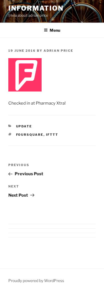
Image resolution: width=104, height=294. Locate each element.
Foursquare (30, 135)
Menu (55, 30)
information (36, 8)
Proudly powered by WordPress (36, 280)
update (24, 126)
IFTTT (52, 135)
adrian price (58, 51)
